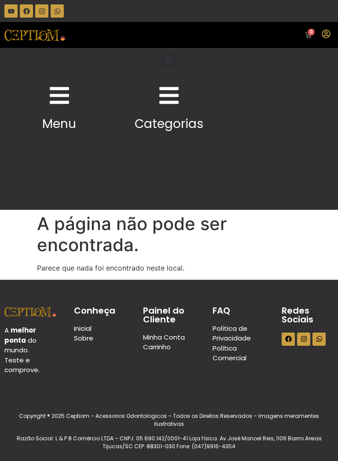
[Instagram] (41, 11)
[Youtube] (11, 11)
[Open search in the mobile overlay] (179, 35)
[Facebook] (26, 11)
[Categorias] (169, 95)
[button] (169, 59)
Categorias (169, 123)
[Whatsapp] (57, 11)
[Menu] (59, 95)
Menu (59, 123)
